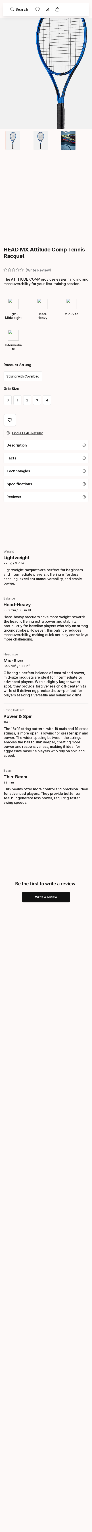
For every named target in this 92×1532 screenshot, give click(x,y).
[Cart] (57, 9)
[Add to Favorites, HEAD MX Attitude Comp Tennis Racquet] (10, 420)
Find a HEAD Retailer (27, 433)
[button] (46, 445)
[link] (37, 9)
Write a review (46, 897)
